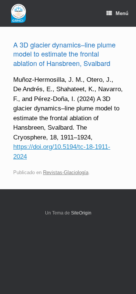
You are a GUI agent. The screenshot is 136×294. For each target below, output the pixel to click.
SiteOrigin (81, 213)
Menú (122, 13)
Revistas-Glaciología (65, 172)
